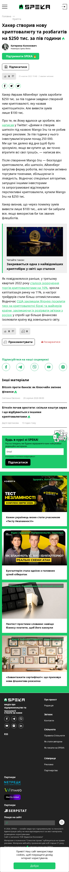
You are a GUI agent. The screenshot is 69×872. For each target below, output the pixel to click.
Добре (34, 866)
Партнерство (51, 770)
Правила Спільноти (54, 735)
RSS (6, 734)
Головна (6, 16)
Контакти (49, 720)
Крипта (17, 19)
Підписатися (18, 67)
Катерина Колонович (24, 45)
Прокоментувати (20, 342)
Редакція (48, 705)
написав (8, 125)
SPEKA (14, 828)
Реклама (48, 764)
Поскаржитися (52, 341)
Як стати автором (53, 741)
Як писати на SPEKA (54, 747)
